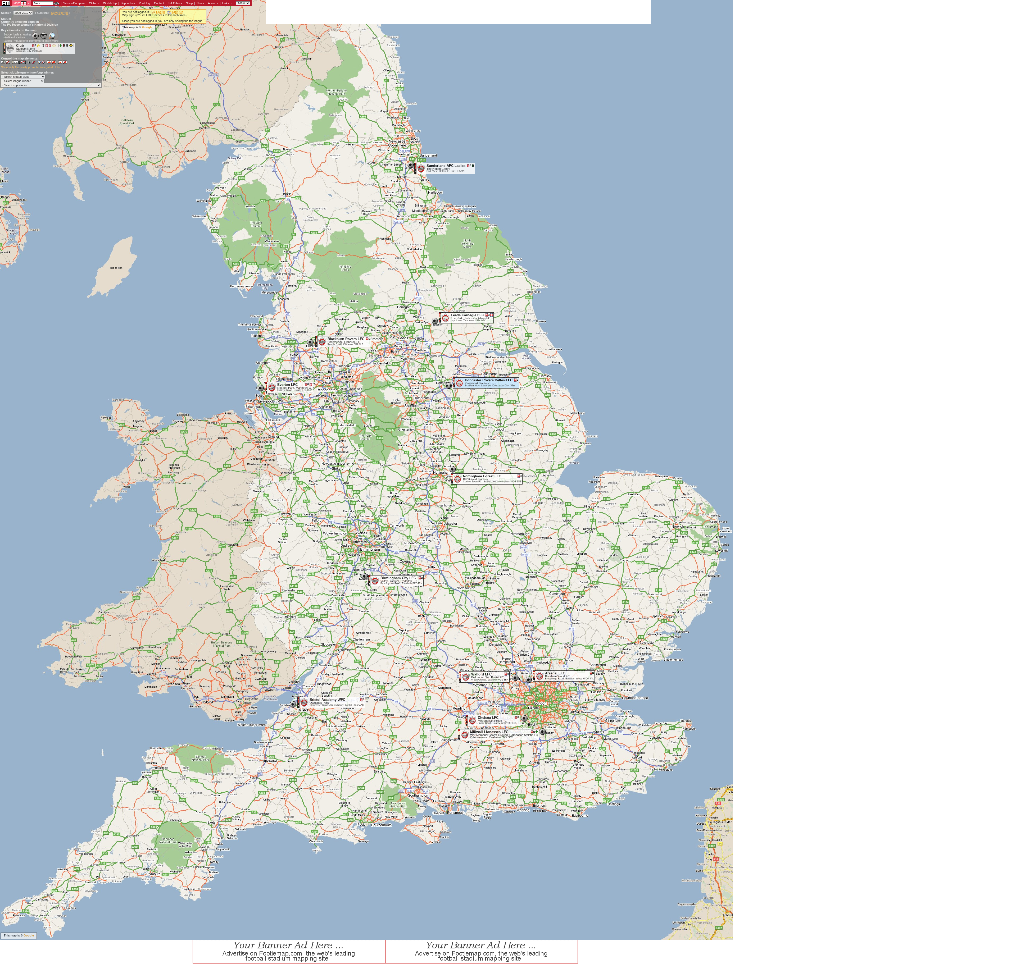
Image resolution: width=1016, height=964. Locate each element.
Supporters (128, 3)
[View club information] (97, 2)
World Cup (110, 3)
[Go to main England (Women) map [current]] (20, 2)
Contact (159, 3)
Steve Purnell (59, 12)
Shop (189, 3)
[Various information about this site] (216, 2)
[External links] (230, 2)
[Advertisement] (362, 12)
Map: (16, 2)
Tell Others (175, 3)
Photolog (144, 3)
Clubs (92, 3)
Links (225, 3)
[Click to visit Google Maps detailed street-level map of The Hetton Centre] (415, 168)
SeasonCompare (74, 3)
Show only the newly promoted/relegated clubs (31, 67)
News (200, 3)
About (211, 3)
